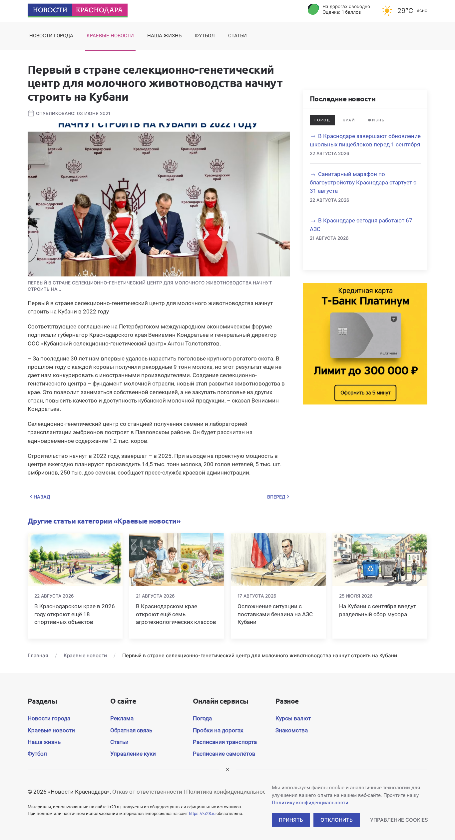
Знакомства (291, 730)
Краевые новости (110, 36)
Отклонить (336, 820)
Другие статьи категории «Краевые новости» (104, 521)
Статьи (237, 36)
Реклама (122, 718)
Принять (291, 820)
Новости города (51, 36)
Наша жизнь (164, 36)
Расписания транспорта (225, 742)
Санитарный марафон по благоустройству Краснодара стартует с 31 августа (363, 182)
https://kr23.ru (202, 813)
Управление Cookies (399, 820)
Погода (202, 718)
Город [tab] (322, 120)
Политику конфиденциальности (310, 803)
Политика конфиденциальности (229, 791)
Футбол (205, 36)
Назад (42, 497)
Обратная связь (131, 730)
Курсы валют (293, 718)
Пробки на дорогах (218, 730)
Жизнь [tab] (376, 120)
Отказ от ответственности (147, 791)
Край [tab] (349, 120)
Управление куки (133, 753)
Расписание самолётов (224, 753)
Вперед (276, 497)
